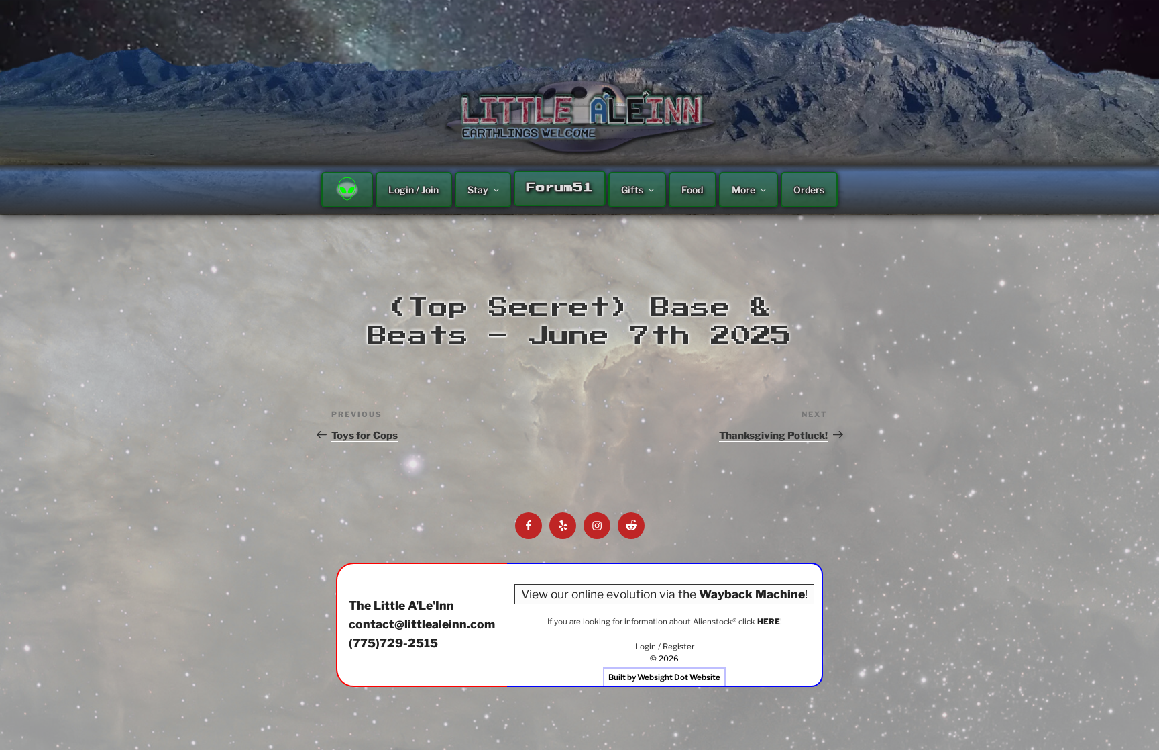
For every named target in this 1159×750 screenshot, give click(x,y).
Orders (808, 189)
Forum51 (559, 188)
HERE (768, 621)
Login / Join (413, 189)
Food (692, 189)
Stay (477, 189)
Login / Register (664, 646)
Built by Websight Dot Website (664, 677)
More (743, 189)
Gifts (632, 189)
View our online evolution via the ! (664, 594)
